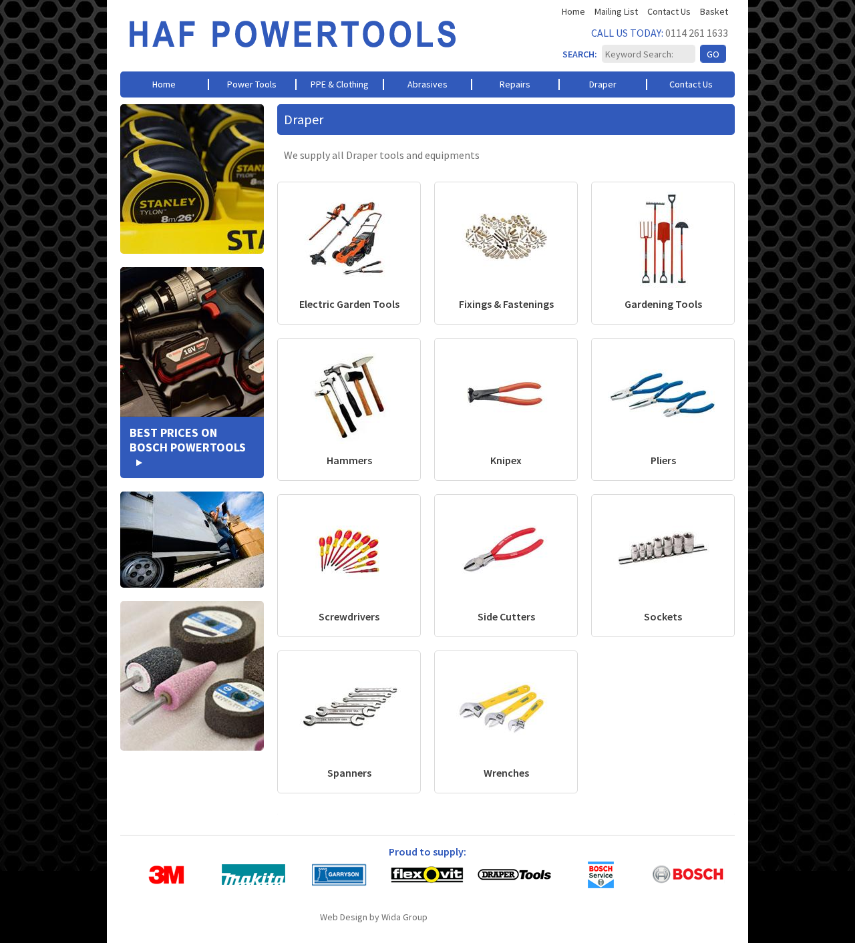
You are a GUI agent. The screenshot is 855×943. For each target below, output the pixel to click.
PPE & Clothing (340, 84)
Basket (714, 11)
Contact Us (669, 11)
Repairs (515, 84)
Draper (603, 84)
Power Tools (252, 84)
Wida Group (404, 917)
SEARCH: (579, 54)
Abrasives (427, 84)
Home (573, 11)
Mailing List (616, 11)
